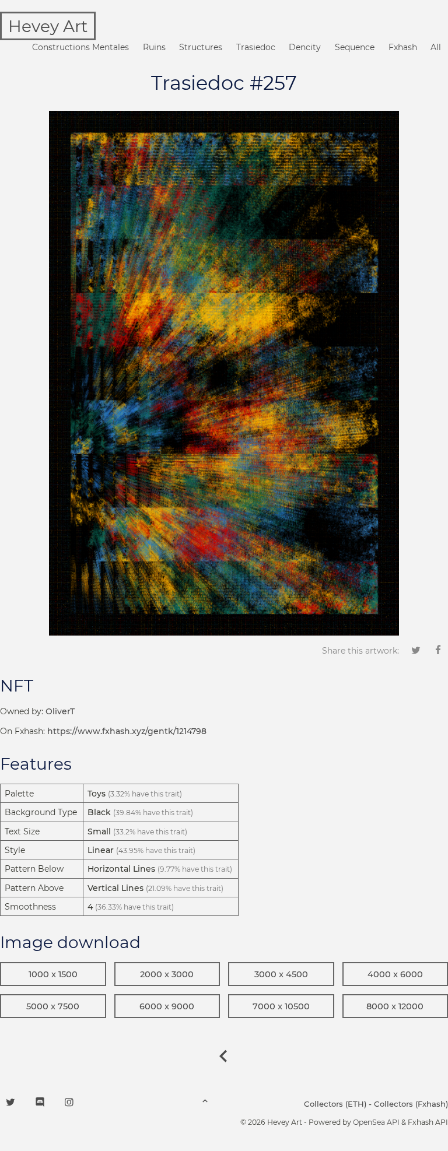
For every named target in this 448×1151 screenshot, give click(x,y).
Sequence (354, 47)
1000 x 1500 (53, 974)
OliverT (60, 711)
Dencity (305, 47)
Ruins (154, 47)
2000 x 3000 (167, 974)
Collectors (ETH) (335, 1103)
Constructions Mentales (80, 47)
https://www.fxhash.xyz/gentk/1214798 (126, 731)
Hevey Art (48, 26)
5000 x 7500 (52, 1006)
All (435, 47)
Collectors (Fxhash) (411, 1103)
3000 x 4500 (281, 974)
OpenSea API (376, 1122)
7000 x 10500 (281, 1006)
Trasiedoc (255, 47)
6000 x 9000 (166, 1006)
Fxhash (402, 47)
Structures (200, 47)
